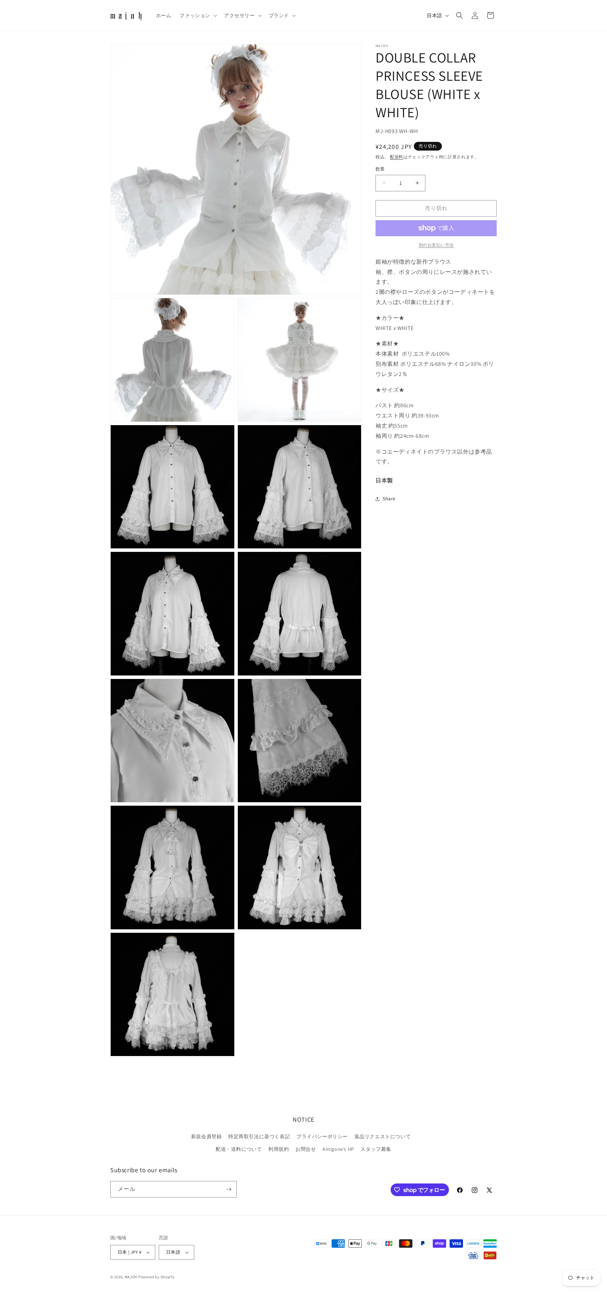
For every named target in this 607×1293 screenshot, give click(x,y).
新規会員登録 (206, 1136)
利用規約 (278, 1149)
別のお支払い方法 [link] (436, 245)
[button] (197, 15)
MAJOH (131, 1276)
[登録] (228, 1189)
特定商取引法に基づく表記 (259, 1136)
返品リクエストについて (382, 1136)
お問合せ (305, 1149)
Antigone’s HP (338, 1149)
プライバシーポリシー (322, 1136)
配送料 (396, 156)
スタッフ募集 (375, 1149)
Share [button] (389, 498)
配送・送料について (239, 1149)
